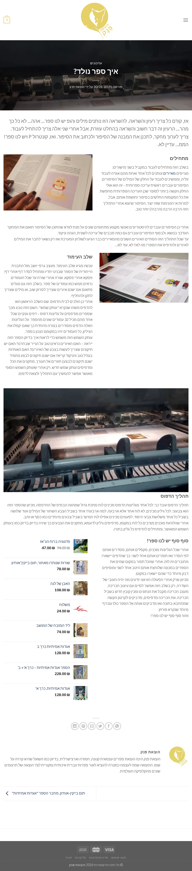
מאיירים (169, 173)
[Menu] (185, 20)
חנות (69, 857)
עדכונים (96, 63)
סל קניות (80, 857)
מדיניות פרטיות (98, 857)
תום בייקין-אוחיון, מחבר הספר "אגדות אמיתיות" (48, 793)
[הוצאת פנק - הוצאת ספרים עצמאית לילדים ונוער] (96, 20)
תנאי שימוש (118, 857)
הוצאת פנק (77, 87)
